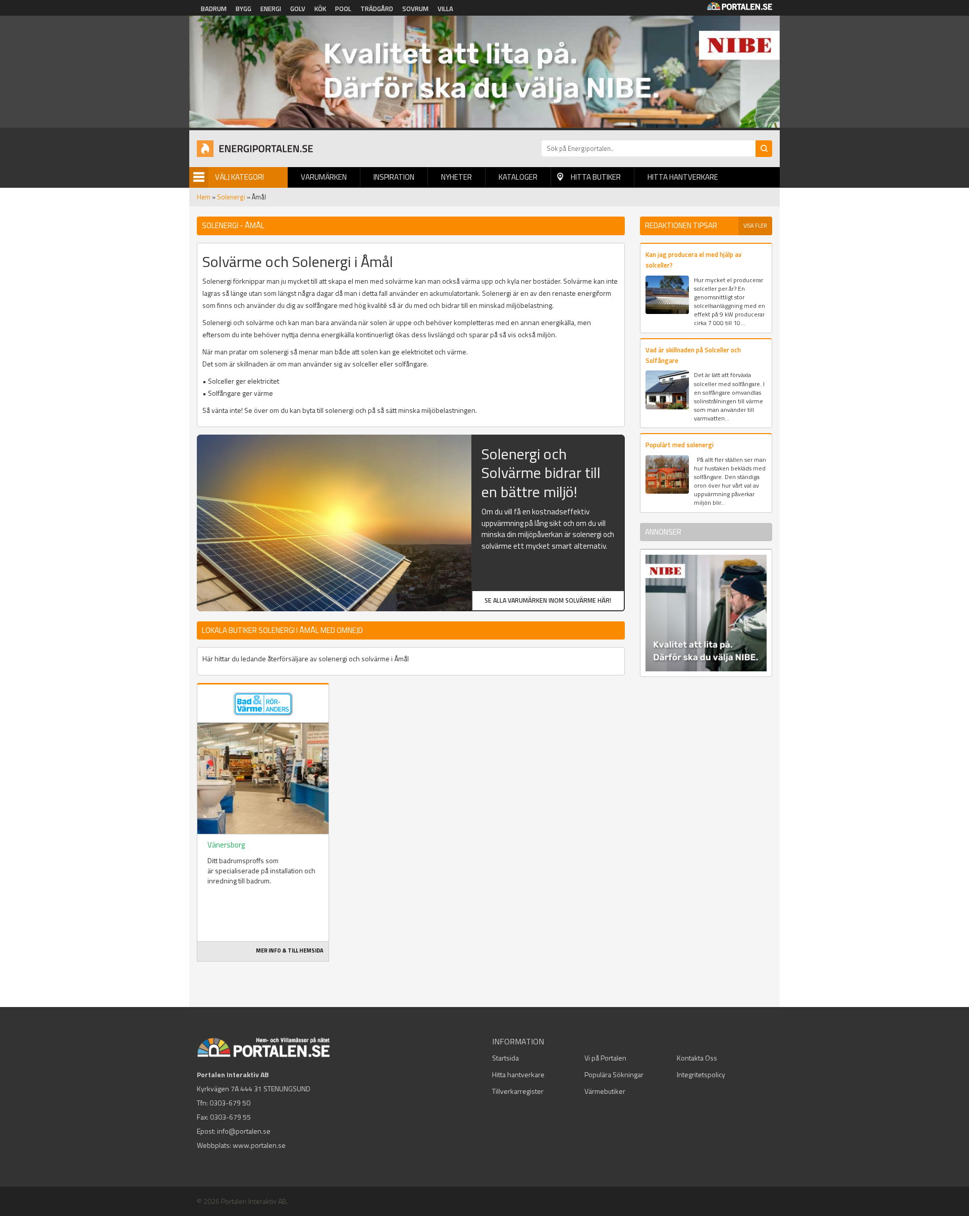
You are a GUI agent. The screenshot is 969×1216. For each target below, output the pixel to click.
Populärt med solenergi (679, 445)
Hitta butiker (596, 177)
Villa (445, 9)
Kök (320, 9)
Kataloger (518, 177)
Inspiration (393, 177)
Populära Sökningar (613, 1074)
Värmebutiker (604, 1091)
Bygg (243, 9)
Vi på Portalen (605, 1057)
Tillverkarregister (518, 1091)
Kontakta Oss (697, 1057)
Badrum (214, 9)
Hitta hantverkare (683, 177)
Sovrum (415, 9)
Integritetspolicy (701, 1074)
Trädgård (376, 9)
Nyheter (456, 177)
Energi (270, 9)
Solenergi (231, 197)
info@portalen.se (244, 1131)
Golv (297, 9)
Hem (203, 197)
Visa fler (755, 226)
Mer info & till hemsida (290, 950)
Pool (343, 9)
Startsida (505, 1057)
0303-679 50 (229, 1102)
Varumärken (324, 177)
